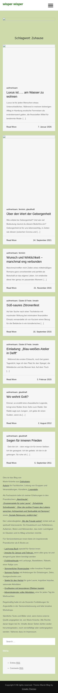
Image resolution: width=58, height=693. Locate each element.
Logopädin (33, 489)
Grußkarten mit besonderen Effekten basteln (24, 588)
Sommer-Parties (12, 572)
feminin (22, 209)
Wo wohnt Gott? (17, 396)
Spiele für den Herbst (14, 580)
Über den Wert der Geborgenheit (28, 214)
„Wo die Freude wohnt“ (32, 521)
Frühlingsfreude (11, 560)
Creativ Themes (29, 689)
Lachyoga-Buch (11, 549)
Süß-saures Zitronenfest (22, 305)
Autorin (6, 485)
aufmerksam (12, 88)
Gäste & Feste (25, 300)
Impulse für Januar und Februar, (19, 553)
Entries (15, 663)
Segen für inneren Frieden (24, 440)
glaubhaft (30, 209)
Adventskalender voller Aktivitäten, (19, 592)
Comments (16, 668)
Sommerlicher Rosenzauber (17, 568)
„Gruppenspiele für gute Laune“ (17, 503)
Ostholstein (25, 481)
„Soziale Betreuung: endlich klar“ (22, 515)
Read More (11, 127)
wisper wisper (13, 4)
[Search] (51, 641)
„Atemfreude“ (22, 499)
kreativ (36, 300)
